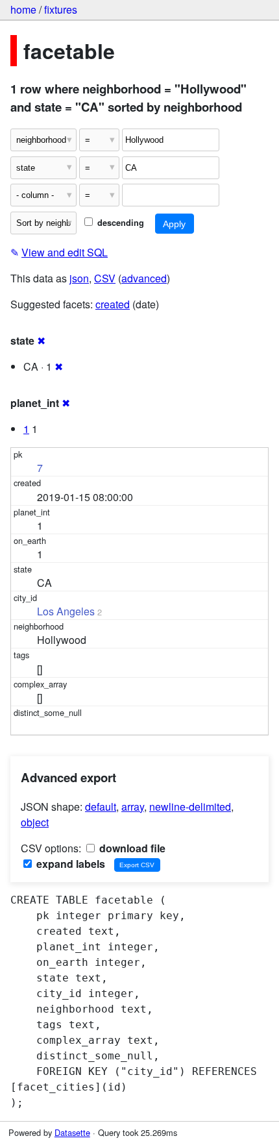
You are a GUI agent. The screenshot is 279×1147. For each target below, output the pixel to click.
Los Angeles (66, 611)
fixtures (60, 9)
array (132, 806)
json (79, 278)
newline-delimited (190, 806)
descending (119, 222)
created (112, 304)
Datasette (72, 1132)
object (35, 822)
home (23, 9)
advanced (144, 278)
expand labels (69, 863)
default (100, 806)
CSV (104, 278)
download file (131, 848)
